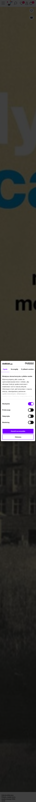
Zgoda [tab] (5, 369)
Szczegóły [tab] (14, 369)
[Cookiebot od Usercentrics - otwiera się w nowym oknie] (25, 363)
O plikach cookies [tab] (27, 369)
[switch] (31, 410)
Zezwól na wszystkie (18, 431)
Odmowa (18, 437)
